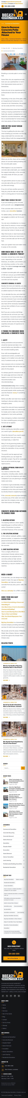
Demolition (13, 843)
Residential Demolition (13, 867)
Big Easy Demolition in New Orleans (12, 918)
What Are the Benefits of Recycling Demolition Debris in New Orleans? (12, 666)
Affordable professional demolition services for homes (12, 899)
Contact (4, 1019)
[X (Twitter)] (6, 995)
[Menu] (26, 14)
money (15, 392)
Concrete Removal (13, 836)
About (4, 1008)
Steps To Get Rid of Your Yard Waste (13, 921)
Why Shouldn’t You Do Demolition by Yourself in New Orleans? (13, 742)
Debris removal (19, 879)
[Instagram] (14, 995)
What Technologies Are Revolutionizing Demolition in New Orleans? (16, 781)
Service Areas (6, 1022)
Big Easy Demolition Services (11, 915)
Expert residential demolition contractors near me (14, 894)
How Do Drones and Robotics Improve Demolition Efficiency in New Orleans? (15, 797)
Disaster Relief (13, 846)
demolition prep (8, 906)
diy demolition (7, 909)
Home (4, 1005)
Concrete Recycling (13, 832)
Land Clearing (6, 1054)
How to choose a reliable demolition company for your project (12, 889)
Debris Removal (13, 839)
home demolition (18, 906)
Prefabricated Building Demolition (13, 864)
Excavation (13, 850)
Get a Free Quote (7, 1014)
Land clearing (13, 860)
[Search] (23, 768)
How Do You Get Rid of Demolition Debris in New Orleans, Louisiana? (12, 705)
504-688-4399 (9, 6)
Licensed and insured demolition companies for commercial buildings (12, 932)
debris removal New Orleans (11, 903)
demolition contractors (9, 912)
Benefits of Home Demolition (11, 925)
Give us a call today (7, 590)
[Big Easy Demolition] (12, 14)
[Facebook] (3, 995)
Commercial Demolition (9, 51)
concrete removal (10, 495)
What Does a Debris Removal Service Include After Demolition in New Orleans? (16, 813)
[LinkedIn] (18, 995)
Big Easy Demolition (7, 622)
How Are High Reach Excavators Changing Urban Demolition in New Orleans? (16, 788)
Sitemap (4, 1025)
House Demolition (8, 885)
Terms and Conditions (6, 1095)
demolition (13, 211)
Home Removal (13, 853)
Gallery (4, 1028)
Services (4, 1011)
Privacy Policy (17, 1095)
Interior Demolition (13, 857)
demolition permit (18, 431)
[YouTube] (10, 995)
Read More (5, 680)
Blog (3, 1016)
